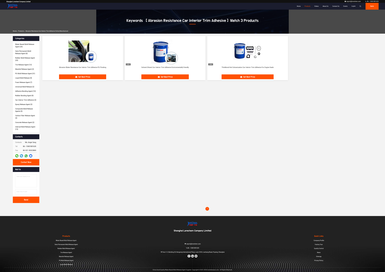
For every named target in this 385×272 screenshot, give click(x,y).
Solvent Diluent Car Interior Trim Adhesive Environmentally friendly (165, 67)
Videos (316, 6)
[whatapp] (26, 156)
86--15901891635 (373, 1)
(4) (23, 78)
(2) (24, 69)
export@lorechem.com (353, 1)
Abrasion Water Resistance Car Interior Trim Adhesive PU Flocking (82, 67)
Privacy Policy (318, 260)
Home (299, 6)
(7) (23, 82)
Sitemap (318, 256)
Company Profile (319, 240)
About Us (325, 6)
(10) (25, 91)
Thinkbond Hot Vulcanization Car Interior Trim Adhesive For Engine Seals (248, 67)
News (319, 252)
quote (372, 6)
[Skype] (21, 156)
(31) (25, 74)
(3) (25, 100)
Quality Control (319, 248)
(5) (24, 110)
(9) (23, 52)
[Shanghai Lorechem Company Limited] (12, 6)
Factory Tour (319, 244)
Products (307, 6)
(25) (24, 45)
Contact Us (335, 6)
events (345, 6)
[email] (30, 156)
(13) (23, 65)
